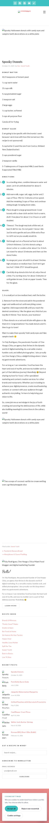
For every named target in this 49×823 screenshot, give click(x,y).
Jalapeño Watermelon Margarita (24, 692)
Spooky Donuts (17, 672)
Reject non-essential (30, 809)
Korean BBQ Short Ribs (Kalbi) (23, 732)
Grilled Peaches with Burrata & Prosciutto (28, 702)
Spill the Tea (6, 646)
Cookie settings (14, 816)
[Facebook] (20, 3)
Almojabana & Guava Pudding (15, 554)
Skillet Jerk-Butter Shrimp (22, 722)
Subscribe (25, 776)
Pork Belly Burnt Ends (20, 682)
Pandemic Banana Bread (13, 551)
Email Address (8, 766)
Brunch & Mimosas (9, 620)
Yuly (18, 66)
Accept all (11, 809)
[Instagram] (15, 3)
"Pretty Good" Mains (10, 624)
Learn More (11, 606)
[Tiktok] (34, 3)
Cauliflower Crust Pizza (20, 712)
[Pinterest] (25, 3)
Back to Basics (7, 653)
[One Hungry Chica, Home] (24, 17)
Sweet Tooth (25, 66)
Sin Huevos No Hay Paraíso (12, 635)
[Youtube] (29, 3)
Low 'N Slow (6, 657)
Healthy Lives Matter (10, 643)
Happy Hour (6, 639)
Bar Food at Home (9, 631)
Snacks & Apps (7, 628)
